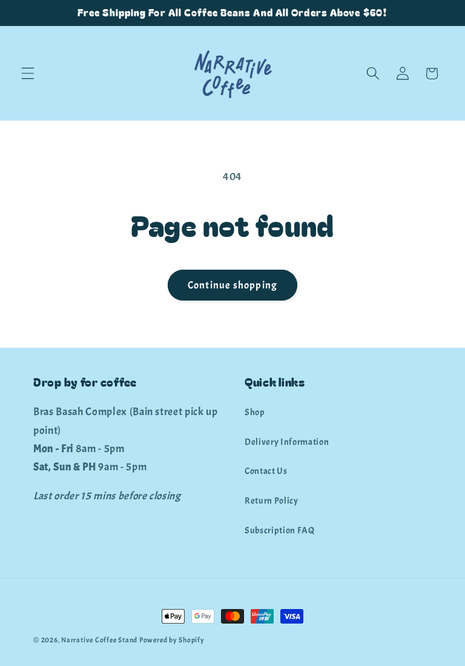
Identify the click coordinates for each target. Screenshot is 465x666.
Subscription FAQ (280, 530)
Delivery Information (287, 442)
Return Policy (271, 501)
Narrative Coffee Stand (99, 640)
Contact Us (266, 471)
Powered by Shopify (172, 640)
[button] (27, 73)
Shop (255, 412)
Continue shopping (232, 285)
